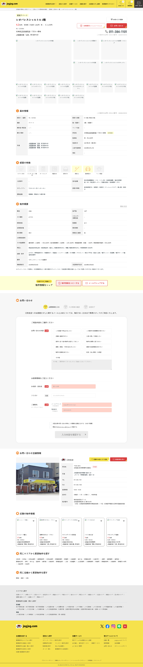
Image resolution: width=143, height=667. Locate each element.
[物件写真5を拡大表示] (114, 71)
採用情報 (106, 643)
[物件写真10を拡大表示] (78, 87)
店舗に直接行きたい (62, 336)
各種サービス (73, 4)
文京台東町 (32, 559)
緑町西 (27, 31)
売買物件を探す (47, 643)
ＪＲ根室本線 (70, 607)
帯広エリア (82, 595)
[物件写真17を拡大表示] (64, 99)
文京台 (24, 559)
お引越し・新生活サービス (80, 643)
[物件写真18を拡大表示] (78, 99)
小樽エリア (28, 595)
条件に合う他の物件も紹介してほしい (67, 341)
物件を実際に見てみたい (93, 341)
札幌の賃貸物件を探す (23, 652)
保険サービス (96, 643)
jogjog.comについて (121, 640)
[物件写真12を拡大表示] (107, 87)
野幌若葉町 (58, 559)
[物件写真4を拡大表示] (86, 71)
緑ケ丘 (80, 559)
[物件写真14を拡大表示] (22, 99)
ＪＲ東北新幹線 (39, 614)
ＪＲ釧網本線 (40, 609)
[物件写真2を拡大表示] (86, 50)
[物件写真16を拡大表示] (50, 99)
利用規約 (90, 660)
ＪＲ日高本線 (97, 607)
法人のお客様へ (60, 646)
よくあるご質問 (77, 646)
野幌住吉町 (87, 559)
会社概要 (117, 643)
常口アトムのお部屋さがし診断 (81, 640)
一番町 (103, 559)
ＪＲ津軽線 (29, 614)
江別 (27, 35)
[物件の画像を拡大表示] (44, 60)
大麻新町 (113, 561)
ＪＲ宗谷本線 (20, 609)
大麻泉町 (51, 561)
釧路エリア (91, 595)
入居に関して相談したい (93, 336)
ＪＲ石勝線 (87, 607)
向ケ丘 (32, 561)
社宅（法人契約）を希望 (93, 352)
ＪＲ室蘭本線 (60, 607)
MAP (95, 467)
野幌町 (66, 559)
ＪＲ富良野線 (118, 607)
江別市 (23, 31)
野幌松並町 (59, 561)
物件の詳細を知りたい (62, 352)
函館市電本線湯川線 (87, 609)
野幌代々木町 (122, 561)
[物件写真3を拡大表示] (114, 50)
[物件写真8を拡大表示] (50, 87)
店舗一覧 (106, 640)
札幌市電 (61, 609)
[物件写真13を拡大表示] (121, 87)
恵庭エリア (56, 595)
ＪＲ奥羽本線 (20, 614)
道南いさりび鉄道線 (101, 609)
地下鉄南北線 (20, 607)
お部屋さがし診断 (94, 4)
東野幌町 (110, 559)
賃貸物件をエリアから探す (24, 640)
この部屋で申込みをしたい (64, 331)
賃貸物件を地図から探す (23, 643)
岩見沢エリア (47, 595)
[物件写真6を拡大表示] (22, 87)
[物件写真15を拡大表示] (36, 99)
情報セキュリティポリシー (62, 660)
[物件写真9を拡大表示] (64, 87)
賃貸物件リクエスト (108, 4)
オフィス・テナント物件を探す (52, 640)
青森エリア (40, 597)
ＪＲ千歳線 (79, 607)
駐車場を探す (47, 646)
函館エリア (31, 597)
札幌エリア (19, 595)
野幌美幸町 (105, 561)
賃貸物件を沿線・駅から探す (25, 646)
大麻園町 (72, 561)
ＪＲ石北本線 (30, 609)
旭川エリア (74, 595)
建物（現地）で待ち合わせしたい (66, 347)
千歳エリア (65, 595)
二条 (66, 561)
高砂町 (38, 561)
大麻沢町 (20, 564)
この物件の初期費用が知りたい (95, 331)
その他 (58, 357)
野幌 (38, 147)
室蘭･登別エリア (21, 597)
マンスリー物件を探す (62, 643)
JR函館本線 (20, 35)
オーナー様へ (47, 649)
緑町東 (44, 561)
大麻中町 (96, 559)
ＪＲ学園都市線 (107, 607)
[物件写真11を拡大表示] (93, 87)
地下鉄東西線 (30, 607)
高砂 (38, 145)
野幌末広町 (19, 561)
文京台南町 (49, 559)
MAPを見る (110, 133)
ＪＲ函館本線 (50, 607)
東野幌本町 (40, 559)
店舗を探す (83, 4)
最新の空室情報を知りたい (94, 347)
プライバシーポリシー (63, 427)
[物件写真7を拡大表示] (36, 87)
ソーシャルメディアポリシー (78, 660)
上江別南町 (81, 561)
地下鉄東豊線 (40, 607)
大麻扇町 (73, 559)
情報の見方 (123, 206)
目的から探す (63, 4)
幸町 (26, 561)
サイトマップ (97, 660)
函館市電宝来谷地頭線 (72, 609)
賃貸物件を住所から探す (23, 649)
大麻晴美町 (89, 561)
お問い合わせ (108, 646)
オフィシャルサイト (121, 646)
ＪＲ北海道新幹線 (51, 609)
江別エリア (37, 595)
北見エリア (100, 595)
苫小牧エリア (119, 595)
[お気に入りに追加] (33, 521)
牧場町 (97, 561)
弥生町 (27, 564)
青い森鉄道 (61, 614)
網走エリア (109, 595)
